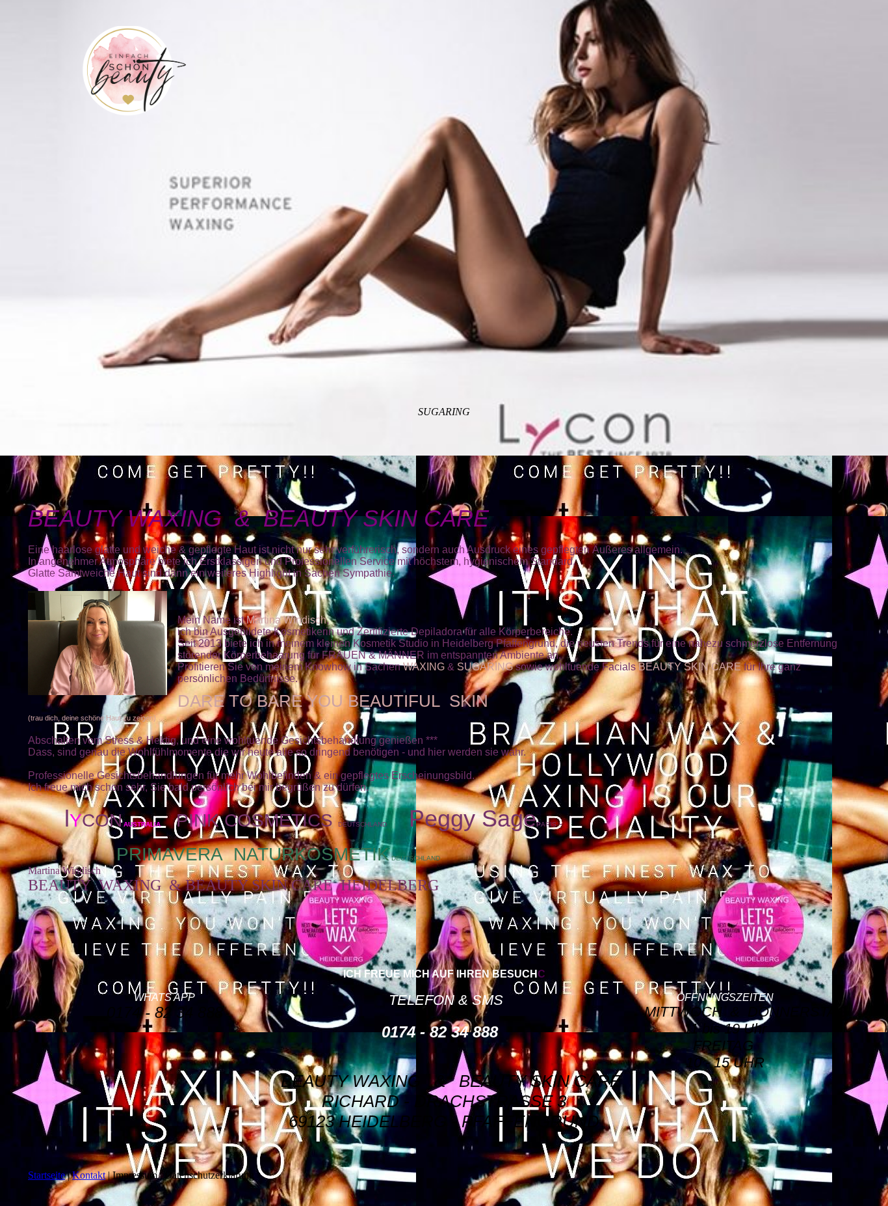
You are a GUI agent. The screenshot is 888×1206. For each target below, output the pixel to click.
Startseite (46, 1175)
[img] (135, 71)
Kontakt (88, 1175)
